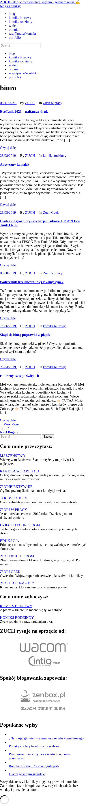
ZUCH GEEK (10, 572)
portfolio (15, 37)
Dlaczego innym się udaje (27, 774)
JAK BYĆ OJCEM (14, 498)
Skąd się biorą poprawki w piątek (25, 335)
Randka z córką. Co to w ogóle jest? (34, 766)
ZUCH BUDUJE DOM (17, 556)
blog (12, 14)
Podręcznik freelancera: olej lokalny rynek (32, 282)
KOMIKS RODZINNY (17, 617)
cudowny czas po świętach (19, 376)
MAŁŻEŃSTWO (12, 456)
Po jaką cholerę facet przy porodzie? (34, 746)
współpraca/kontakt (22, 33)
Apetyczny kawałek (14, 164)
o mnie (13, 29)
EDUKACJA (9, 541)
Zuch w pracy (52, 103)
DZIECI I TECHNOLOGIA (20, 525)
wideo (13, 25)
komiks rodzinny (20, 21)
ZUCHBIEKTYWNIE (16, 487)
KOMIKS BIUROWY (16, 606)
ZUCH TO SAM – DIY (17, 583)
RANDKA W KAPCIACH (19, 471)
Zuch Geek (51, 212)
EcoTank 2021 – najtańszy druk (24, 111)
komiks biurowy (20, 17)
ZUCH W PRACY (13, 510)
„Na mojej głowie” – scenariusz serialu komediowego (46, 738)
